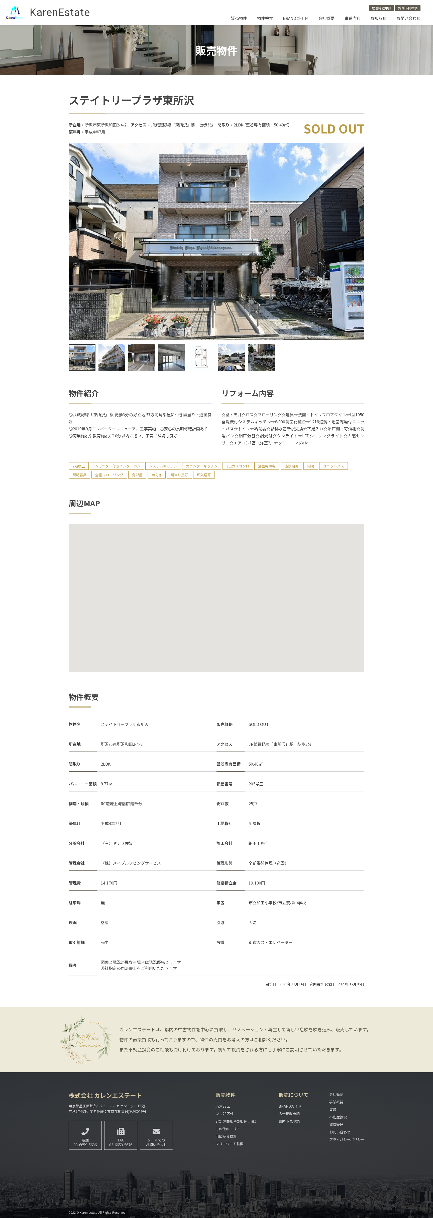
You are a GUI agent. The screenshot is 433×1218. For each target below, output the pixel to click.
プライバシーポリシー (346, 1139)
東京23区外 (224, 1113)
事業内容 (352, 18)
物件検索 (265, 18)
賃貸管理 (336, 1124)
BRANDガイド (295, 18)
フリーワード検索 (229, 1143)
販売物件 (239, 18)
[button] (356, 241)
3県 (236, 1121)
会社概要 (326, 18)
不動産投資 (338, 1116)
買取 (332, 1109)
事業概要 (336, 1101)
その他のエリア (227, 1128)
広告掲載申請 (381, 8)
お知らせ (378, 18)
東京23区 (222, 1106)
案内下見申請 (408, 8)
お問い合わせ (408, 18)
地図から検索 (226, 1136)
